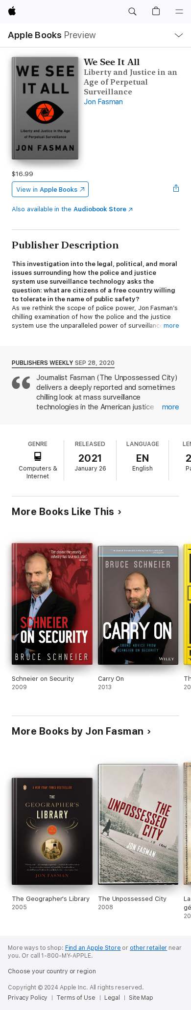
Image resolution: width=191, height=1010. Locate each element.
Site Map (141, 997)
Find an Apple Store (93, 947)
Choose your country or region (52, 971)
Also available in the (69, 209)
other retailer (148, 947)
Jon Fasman (103, 101)
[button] (132, 11)
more (171, 325)
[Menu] (179, 11)
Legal (112, 997)
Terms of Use (76, 997)
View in (46, 189)
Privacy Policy (28, 997)
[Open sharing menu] (176, 189)
